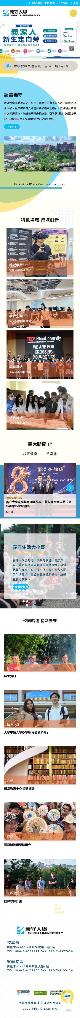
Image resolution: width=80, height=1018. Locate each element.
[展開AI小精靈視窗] (68, 998)
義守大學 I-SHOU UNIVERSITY (21, 13)
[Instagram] (40, 981)
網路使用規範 (53, 1003)
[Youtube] (49, 981)
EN (76, 3)
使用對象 (49, 3)
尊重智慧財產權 (28, 1003)
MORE (10, 512)
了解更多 (12, 126)
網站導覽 (37, 3)
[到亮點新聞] (50, 443)
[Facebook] (31, 981)
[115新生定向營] (40, 39)
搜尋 (65, 3)
